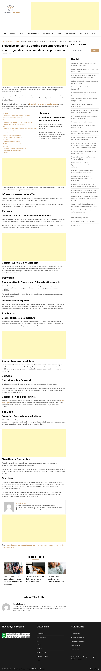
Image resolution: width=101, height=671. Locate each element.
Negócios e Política (33, 33)
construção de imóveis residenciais (32, 545)
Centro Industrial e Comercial (11, 141)
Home (4, 41)
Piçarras (5, 120)
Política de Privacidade (78, 642)
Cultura (60, 33)
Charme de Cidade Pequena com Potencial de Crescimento (20, 128)
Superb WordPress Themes (36, 669)
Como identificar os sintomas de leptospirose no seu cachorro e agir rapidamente (82, 179)
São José (5, 146)
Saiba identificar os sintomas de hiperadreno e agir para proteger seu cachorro (82, 165)
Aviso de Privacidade (77, 637)
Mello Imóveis (75, 225)
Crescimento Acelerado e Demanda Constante (16, 115)
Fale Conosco (75, 650)
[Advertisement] (65, 16)
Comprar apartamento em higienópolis (83, 221)
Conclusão (6, 152)
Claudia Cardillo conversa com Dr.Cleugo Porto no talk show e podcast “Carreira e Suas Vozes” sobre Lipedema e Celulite (83, 145)
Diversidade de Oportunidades (12, 150)
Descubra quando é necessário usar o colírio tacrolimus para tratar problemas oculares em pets (85, 198)
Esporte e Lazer (48, 33)
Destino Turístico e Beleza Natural (12, 135)
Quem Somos (75, 633)
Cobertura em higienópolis (79, 218)
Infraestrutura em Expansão (11, 131)
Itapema (5, 113)
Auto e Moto (84, 33)
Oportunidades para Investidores (12, 137)
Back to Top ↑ (94, 669)
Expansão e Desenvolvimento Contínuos (14, 148)
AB (5, 33)
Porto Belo (6, 126)
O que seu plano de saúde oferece (82, 122)
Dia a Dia (12, 33)
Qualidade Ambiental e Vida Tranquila (14, 124)
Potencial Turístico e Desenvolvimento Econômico (17, 122)
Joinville (5, 139)
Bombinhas (6, 133)
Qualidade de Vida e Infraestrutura (13, 144)
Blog (93, 33)
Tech (21, 33)
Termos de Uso (76, 646)
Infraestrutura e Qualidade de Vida (13, 118)
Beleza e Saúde (71, 33)
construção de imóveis (13, 545)
